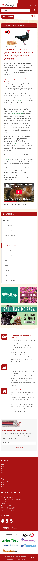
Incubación (7, 270)
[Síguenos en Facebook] (3, 522)
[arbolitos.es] (10, 540)
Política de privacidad (7, 483)
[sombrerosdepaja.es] (28, 540)
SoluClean (18, 100)
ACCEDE (26, 2)
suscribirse (19, 447)
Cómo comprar (6, 473)
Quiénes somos (6, 471)
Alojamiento (8, 230)
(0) (34, 16)
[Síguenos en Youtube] (11, 522)
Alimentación (8, 225)
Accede (3, 477)
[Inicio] (7, 4)
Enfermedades (8, 255)
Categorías (8, 17)
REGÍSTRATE (33, 2)
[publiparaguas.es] (28, 545)
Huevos (6, 265)
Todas (7, 220)
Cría (5, 240)
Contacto (4, 475)
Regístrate (4, 479)
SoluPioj (7, 159)
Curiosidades (8, 250)
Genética (7, 260)
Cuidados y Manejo (10, 245)
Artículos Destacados (10, 280)
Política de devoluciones (8, 485)
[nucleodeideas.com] (28, 535)
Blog (2, 467)
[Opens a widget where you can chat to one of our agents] (31, 558)
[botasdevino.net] (10, 550)
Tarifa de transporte (7, 487)
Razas (6, 275)
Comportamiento (9, 235)
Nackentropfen (16, 143)
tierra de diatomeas (16, 114)
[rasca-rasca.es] (10, 545)
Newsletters (4, 469)
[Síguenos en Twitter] (7, 522)
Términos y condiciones (8, 481)
